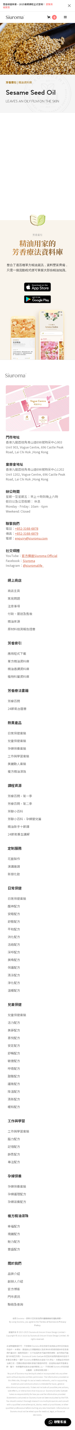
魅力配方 (14, 1241)
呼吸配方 (14, 1068)
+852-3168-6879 (26, 533)
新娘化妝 (14, 874)
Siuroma (29, 560)
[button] (52, 17)
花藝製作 (14, 858)
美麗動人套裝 (17, 763)
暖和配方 (14, 1106)
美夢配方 (14, 1030)
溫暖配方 (14, 990)
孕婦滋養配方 (17, 1201)
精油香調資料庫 (18, 668)
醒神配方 (14, 906)
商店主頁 (14, 590)
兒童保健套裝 (17, 740)
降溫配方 (14, 1091)
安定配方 (14, 1045)
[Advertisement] (37, 160)
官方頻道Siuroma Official (39, 555)
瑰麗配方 (14, 1234)
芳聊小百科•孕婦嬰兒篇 (24, 819)
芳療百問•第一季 (20, 796)
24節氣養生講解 (19, 834)
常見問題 (14, 598)
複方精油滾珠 (17, 771)
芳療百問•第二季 (20, 803)
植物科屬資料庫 (18, 676)
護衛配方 (14, 1083)
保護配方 (14, 967)
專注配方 (14, 1162)
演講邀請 (14, 866)
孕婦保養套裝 (17, 748)
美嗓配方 (14, 959)
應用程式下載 (17, 653)
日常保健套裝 (17, 733)
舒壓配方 (14, 921)
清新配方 (14, 1099)
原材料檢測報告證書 (21, 629)
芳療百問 (14, 701)
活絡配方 (14, 944)
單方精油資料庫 (18, 661)
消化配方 (14, 936)
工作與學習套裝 (18, 756)
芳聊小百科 (15, 811)
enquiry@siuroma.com (31, 538)
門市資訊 (14, 1296)
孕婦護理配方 (17, 1194)
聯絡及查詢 (15, 1304)
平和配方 (14, 929)
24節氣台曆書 (17, 708)
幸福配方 (14, 1226)
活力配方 (14, 1022)
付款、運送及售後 (20, 613)
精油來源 (14, 621)
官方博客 (14, 1289)
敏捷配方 (14, 1060)
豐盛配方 (14, 1249)
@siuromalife (33, 565)
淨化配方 (14, 982)
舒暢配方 (14, 1053)
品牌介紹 (14, 1273)
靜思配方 (14, 1154)
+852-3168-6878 (26, 528)
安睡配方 (14, 913)
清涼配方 (14, 975)
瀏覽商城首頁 (28, 5)
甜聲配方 (14, 1076)
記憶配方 (14, 1146)
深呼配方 (14, 952)
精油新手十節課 (18, 826)
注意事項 (14, 606)
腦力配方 (14, 1139)
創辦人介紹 (15, 1281)
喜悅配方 (14, 1038)
